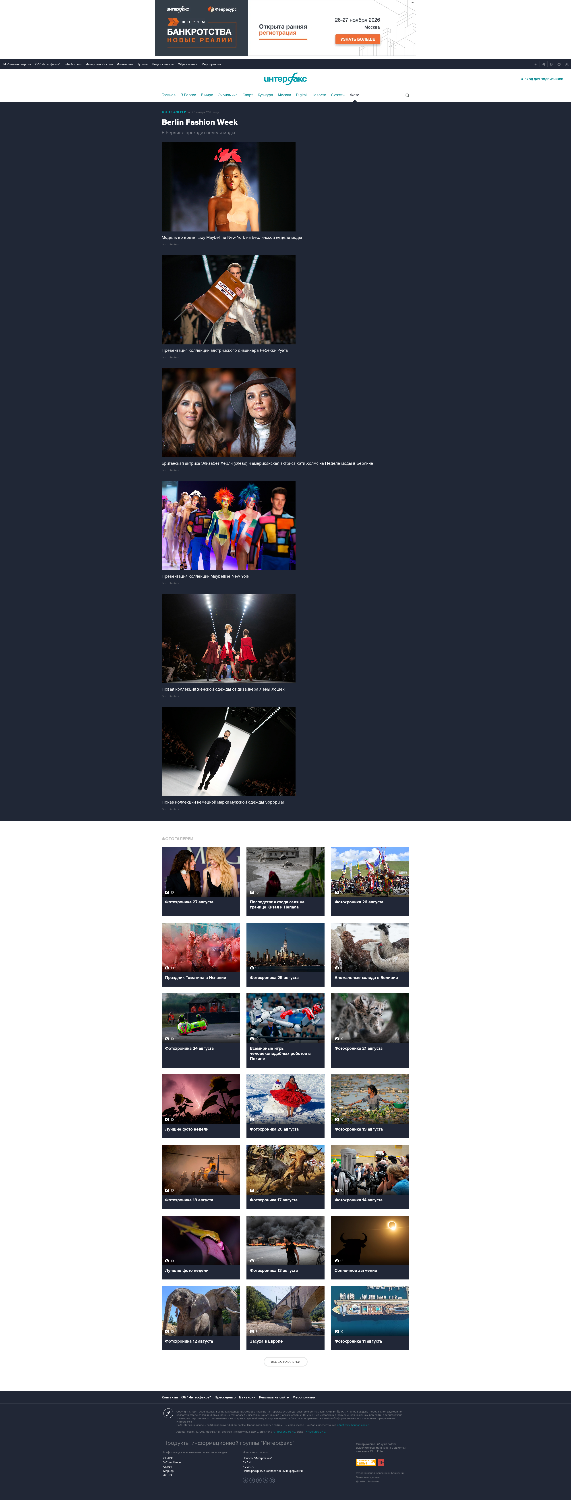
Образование (187, 64)
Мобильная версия (17, 64)
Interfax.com (73, 64)
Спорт (247, 95)
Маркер (168, 1471)
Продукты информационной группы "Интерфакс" (228, 1443)
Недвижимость (163, 64)
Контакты (170, 1397)
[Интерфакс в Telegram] (252, 1480)
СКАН (246, 1462)
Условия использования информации (380, 1473)
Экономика (228, 95)
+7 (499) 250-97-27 (315, 1431)
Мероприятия (211, 64)
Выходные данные (368, 1477)
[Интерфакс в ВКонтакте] (259, 1480)
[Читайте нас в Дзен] (245, 1480)
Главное (169, 95)
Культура (265, 95)
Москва (284, 95)
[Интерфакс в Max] (272, 1480)
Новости (319, 95)
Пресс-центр (225, 1397)
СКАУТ (167, 1467)
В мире (207, 95)
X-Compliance (172, 1462)
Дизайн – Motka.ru (367, 1481)
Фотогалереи (174, 112)
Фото (354, 95)
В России (188, 95)
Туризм (142, 64)
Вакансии (247, 1397)
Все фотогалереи (285, 1362)
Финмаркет (125, 64)
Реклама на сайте (274, 1397)
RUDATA (248, 1467)
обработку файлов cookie (353, 1425)
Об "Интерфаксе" (47, 64)
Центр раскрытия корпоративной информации (273, 1471)
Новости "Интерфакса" (257, 1458)
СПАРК (168, 1458)
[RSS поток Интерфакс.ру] (266, 1480)
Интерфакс (285, 78)
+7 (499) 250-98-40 (284, 1431)
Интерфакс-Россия (99, 64)
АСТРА (167, 1475)
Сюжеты (338, 95)
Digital (301, 95)
